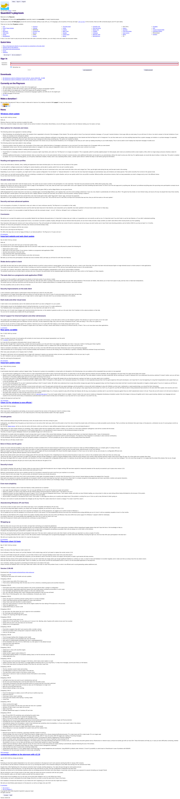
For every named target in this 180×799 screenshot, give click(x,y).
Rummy (35, 36)
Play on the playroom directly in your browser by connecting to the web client (24, 46)
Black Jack (66, 31)
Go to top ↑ (7, 55)
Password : (5, 64)
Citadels (95, 31)
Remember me (16, 67)
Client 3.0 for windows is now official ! (16, 403)
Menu (13, 1)
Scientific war (96, 26)
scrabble (6, 340)
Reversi (35, 33)
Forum (4, 50)
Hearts (124, 28)
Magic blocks (11, 426)
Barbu (124, 34)
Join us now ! (81, 21)
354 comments (5, 752)
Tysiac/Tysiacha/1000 (158, 29)
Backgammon (96, 36)
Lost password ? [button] (87, 70)
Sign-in (18, 1)
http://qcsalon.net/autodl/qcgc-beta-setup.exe (21, 572)
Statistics (5, 52)
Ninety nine (96, 29)
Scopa (4, 34)
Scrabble (155, 26)
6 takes (65, 29)
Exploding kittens (157, 31)
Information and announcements (11, 49)
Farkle (64, 28)
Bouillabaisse (6, 36)
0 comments (4, 785)
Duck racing (126, 33)
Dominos (35, 26)
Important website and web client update (17, 236)
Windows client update (10, 114)
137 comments (4, 400)
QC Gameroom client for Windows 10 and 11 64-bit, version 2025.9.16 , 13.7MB (24, 78)
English (24, 1)
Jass (4, 29)
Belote (64, 36)
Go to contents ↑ (16, 55)
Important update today (10, 363)
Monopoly (5, 31)
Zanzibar (125, 29)
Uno (4, 26)
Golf (154, 28)
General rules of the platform (10, 47)
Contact (6, 795)
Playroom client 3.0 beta (11, 541)
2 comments (4, 328)
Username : (5, 62)
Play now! (5, 95)
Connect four (36, 31)
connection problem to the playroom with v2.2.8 (20, 754)
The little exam (67, 26)
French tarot (66, 34)
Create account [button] (148, 70)
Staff (11, 795)
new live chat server (41, 394)
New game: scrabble (9, 330)
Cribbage (95, 33)
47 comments (4, 234)
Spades (65, 33)
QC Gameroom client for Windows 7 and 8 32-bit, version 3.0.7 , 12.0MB (22, 79)
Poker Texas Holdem (8, 28)
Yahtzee (35, 28)
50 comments (4, 360)
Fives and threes (127, 31)
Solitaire (155, 34)
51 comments (4, 539)
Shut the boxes (97, 28)
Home (9, 10)
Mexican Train (96, 34)
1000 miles (6, 33)
